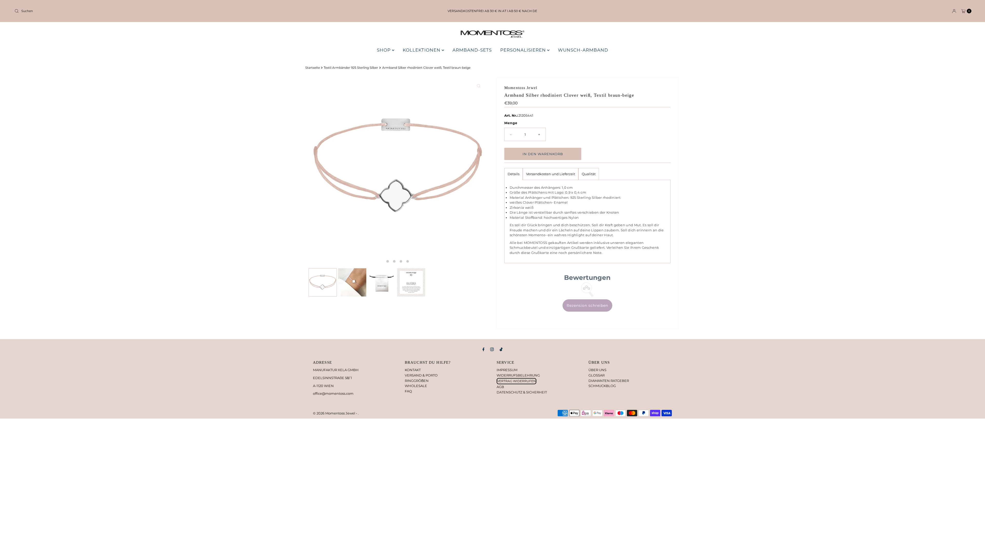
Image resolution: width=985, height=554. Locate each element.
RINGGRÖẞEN (417, 381)
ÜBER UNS (597, 370)
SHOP (384, 50)
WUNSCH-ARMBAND (583, 50)
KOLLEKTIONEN (422, 50)
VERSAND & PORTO (421, 375)
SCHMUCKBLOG (602, 386)
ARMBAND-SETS (472, 50)
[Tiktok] (501, 349)
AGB (500, 387)
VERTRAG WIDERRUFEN (516, 381)
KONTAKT (413, 370)
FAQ (408, 391)
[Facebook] (483, 349)
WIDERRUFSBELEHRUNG (518, 375)
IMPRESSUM (507, 370)
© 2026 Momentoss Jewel (334, 413)
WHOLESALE (416, 386)
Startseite (312, 68)
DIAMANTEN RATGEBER (608, 381)
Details (513, 174)
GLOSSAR (596, 375)
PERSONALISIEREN (523, 50)
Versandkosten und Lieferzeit (550, 174)
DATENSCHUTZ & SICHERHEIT (522, 392)
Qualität (589, 174)
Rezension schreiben (587, 305)
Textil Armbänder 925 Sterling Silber (351, 68)
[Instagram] (492, 349)
